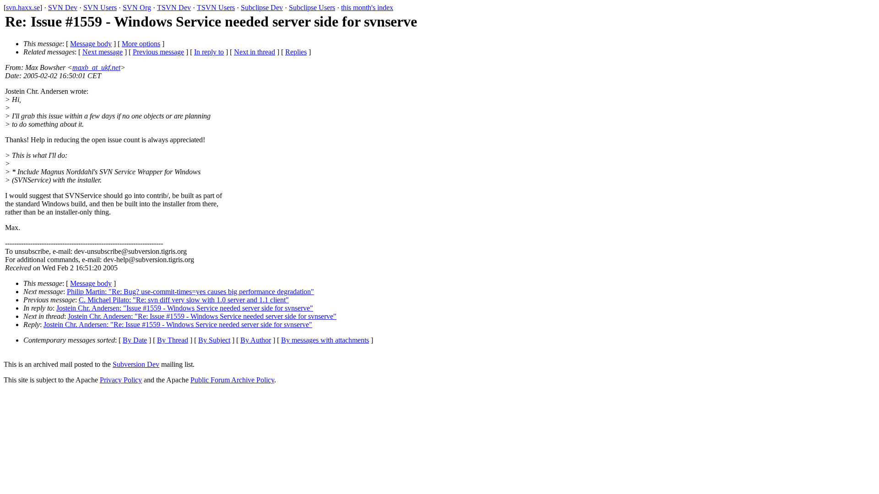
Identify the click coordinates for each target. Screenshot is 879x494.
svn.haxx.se (23, 7)
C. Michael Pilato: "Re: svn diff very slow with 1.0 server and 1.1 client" (184, 300)
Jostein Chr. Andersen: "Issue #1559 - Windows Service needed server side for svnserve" (184, 308)
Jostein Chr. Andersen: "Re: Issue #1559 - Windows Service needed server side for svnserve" (202, 316)
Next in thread (254, 52)
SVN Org (137, 7)
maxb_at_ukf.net (96, 67)
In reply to (209, 52)
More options (141, 44)
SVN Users (100, 7)
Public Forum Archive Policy (232, 380)
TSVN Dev (174, 7)
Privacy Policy (121, 380)
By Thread (172, 340)
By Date (135, 340)
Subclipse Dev (262, 7)
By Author (255, 340)
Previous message (158, 52)
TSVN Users (216, 7)
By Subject (214, 340)
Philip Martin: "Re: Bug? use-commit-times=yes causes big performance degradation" (190, 291)
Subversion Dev (136, 364)
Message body (91, 44)
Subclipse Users (312, 7)
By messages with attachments (325, 340)
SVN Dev (62, 7)
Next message (102, 52)
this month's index (367, 7)
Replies (296, 52)
